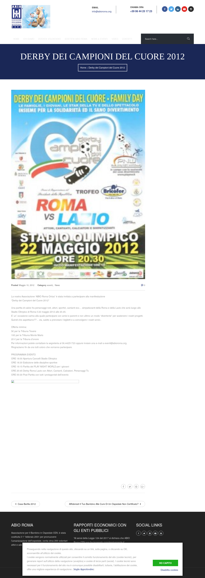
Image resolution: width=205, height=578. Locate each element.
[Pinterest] (136, 486)
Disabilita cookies (169, 569)
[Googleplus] (142, 486)
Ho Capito (165, 563)
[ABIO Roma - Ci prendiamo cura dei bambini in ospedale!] (31, 17)
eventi (50, 285)
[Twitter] (129, 486)
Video (115, 38)
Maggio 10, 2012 (26, 285)
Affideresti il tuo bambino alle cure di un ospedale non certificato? (104, 504)
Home (16, 38)
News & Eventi (99, 38)
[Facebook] (123, 486)
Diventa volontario (49, 38)
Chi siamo (28, 38)
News (57, 285)
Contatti (127, 38)
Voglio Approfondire (84, 569)
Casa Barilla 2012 (26, 504)
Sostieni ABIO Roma (76, 38)
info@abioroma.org (101, 11)
